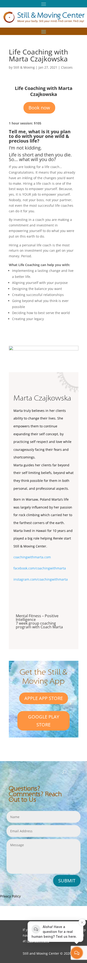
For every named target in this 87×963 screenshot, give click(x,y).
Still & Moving (24, 67)
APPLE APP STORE (43, 698)
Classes (67, 67)
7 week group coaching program (36, 625)
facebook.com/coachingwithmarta (39, 568)
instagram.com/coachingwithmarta (40, 579)
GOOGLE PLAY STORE (43, 721)
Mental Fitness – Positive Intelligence (37, 617)
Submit (66, 880)
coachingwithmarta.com (32, 557)
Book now (39, 108)
